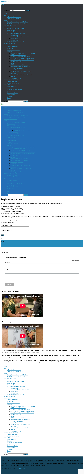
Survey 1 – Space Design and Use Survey (18, 22)
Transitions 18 (14, 38)
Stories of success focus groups (16, 28)
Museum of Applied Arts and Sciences (20, 71)
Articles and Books (12, 93)
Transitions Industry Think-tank (16, 41)
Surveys (6, 20)
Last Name (8, 270)
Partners (9, 51)
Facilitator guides (12, 86)
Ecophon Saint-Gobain (16, 61)
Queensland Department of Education (21, 75)
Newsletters (10, 96)
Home (5, 13)
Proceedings (10, 91)
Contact (6, 99)
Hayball (12, 63)
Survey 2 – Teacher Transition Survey (17, 23)
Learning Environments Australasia (20, 56)
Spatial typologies (12, 81)
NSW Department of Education (19, 65)
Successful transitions (13, 83)
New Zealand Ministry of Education (20, 66)
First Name (8, 262)
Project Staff (10, 48)
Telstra (12, 76)
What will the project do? (14, 17)
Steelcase (13, 73)
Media (8, 98)
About (5, 15)
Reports (9, 88)
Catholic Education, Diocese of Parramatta (22, 60)
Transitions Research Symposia (16, 33)
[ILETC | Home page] (3, 4)
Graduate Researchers (13, 50)
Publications (7, 84)
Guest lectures (11, 30)
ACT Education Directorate (18, 55)
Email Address (9, 277)
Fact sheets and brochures (14, 89)
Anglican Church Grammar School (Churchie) (22, 53)
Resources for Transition (11, 80)
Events (6, 27)
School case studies (9, 43)
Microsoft (13, 70)
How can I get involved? (10, 25)
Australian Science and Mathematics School (22, 58)
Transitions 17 (14, 40)
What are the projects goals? (15, 18)
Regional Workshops (13, 32)
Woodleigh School (15, 78)
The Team (7, 45)
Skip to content (5, 1)
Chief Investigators (12, 46)
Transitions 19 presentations (22, 37)
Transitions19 (14, 35)
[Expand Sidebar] (1, 238)
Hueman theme (23, 468)
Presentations (11, 94)
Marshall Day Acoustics (16, 68)
